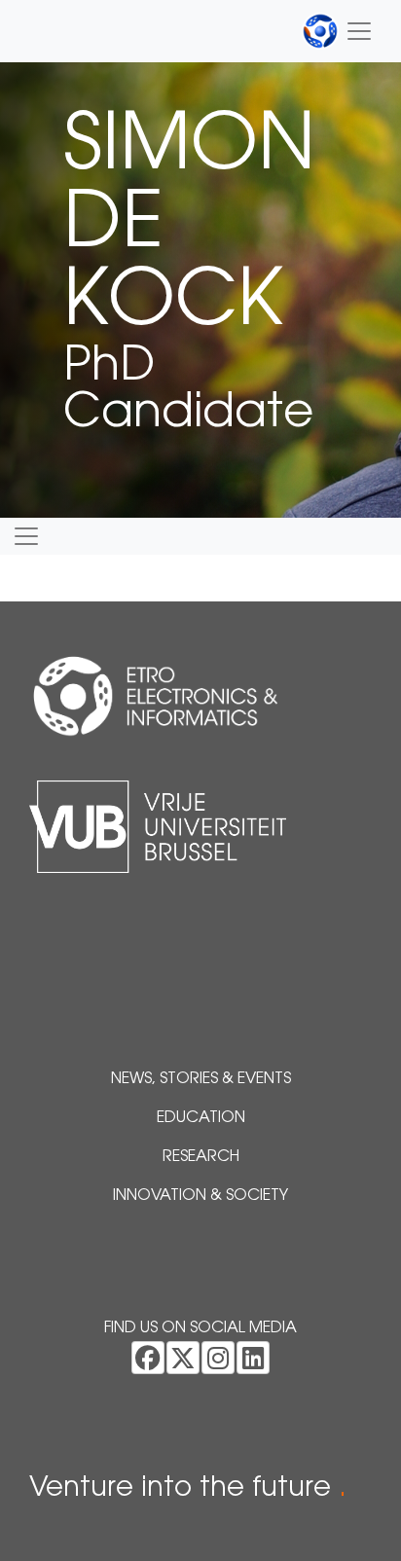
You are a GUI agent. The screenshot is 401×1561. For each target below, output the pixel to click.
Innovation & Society (200, 1196)
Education (201, 1118)
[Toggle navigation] (337, 31)
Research (201, 1157)
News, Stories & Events (201, 1079)
